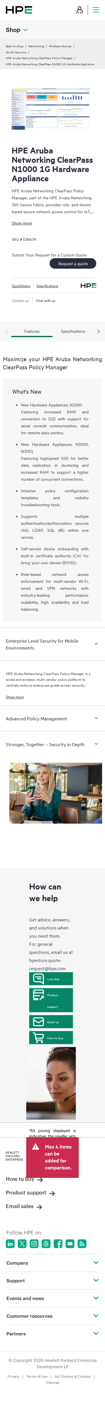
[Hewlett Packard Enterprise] (19, 10)
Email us (53, 1021)
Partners (16, 1334)
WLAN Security (16, 52)
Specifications (47, 285)
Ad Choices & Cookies (73, 1376)
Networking (36, 46)
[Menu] (96, 10)
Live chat (53, 979)
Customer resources (29, 1316)
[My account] (79, 10)
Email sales (20, 1206)
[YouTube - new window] (70, 1243)
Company (17, 1263)
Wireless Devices (60, 46)
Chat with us (45, 300)
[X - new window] (22, 1243)
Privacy (13, 1376)
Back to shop (14, 46)
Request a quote (73, 263)
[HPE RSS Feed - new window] (82, 1243)
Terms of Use (37, 1376)
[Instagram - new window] (34, 1243)
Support (15, 1280)
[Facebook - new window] (58, 1243)
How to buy (55, 1037)
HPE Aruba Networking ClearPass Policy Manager (39, 57)
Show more (22, 222)
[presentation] (98, 332)
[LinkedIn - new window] (10, 1243)
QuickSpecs (21, 285)
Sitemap (53, 1382)
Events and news (25, 1298)
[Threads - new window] (46, 1243)
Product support (52, 1000)
